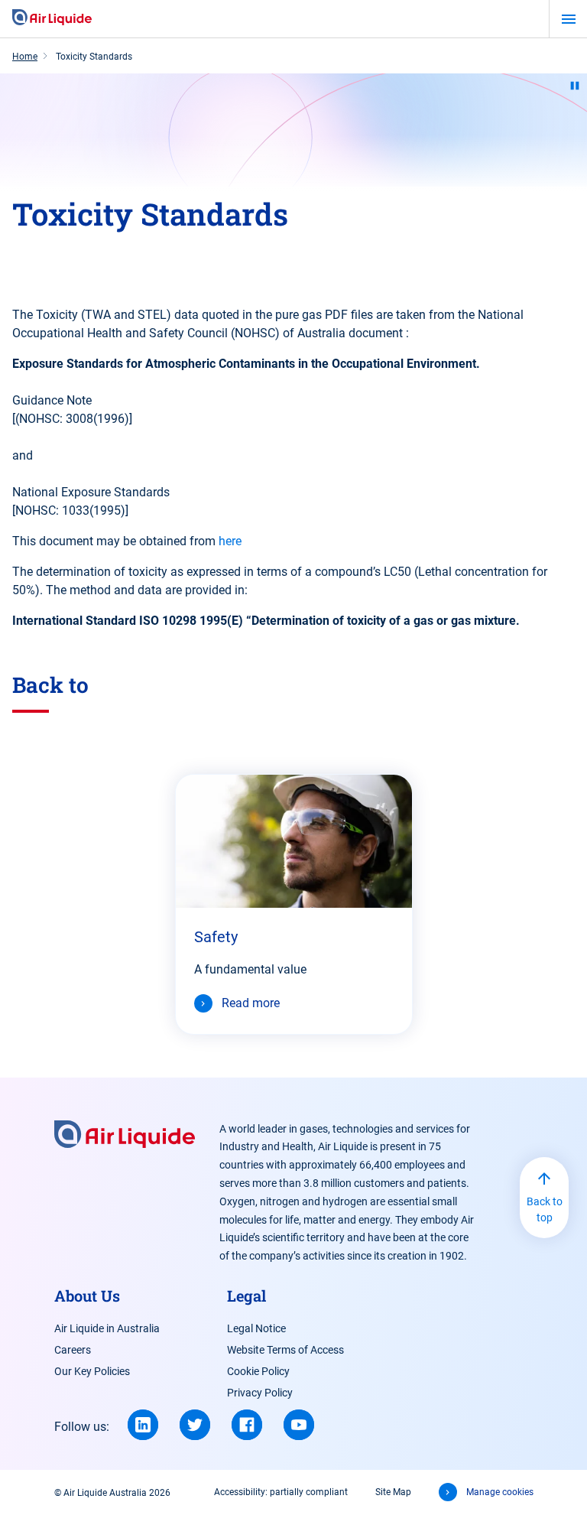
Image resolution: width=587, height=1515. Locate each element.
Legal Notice (256, 1328)
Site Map (393, 1492)
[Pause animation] (575, 86)
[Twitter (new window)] (195, 1424)
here (230, 541)
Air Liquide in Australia (107, 1328)
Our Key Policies (92, 1371)
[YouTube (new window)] (299, 1424)
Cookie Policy (258, 1371)
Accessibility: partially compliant (281, 1492)
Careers (72, 1350)
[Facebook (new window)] (247, 1424)
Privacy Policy (260, 1393)
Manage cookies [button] (499, 1492)
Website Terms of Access (285, 1350)
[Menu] (568, 19)
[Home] (52, 18)
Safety (216, 937)
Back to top (545, 1209)
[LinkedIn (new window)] (143, 1424)
